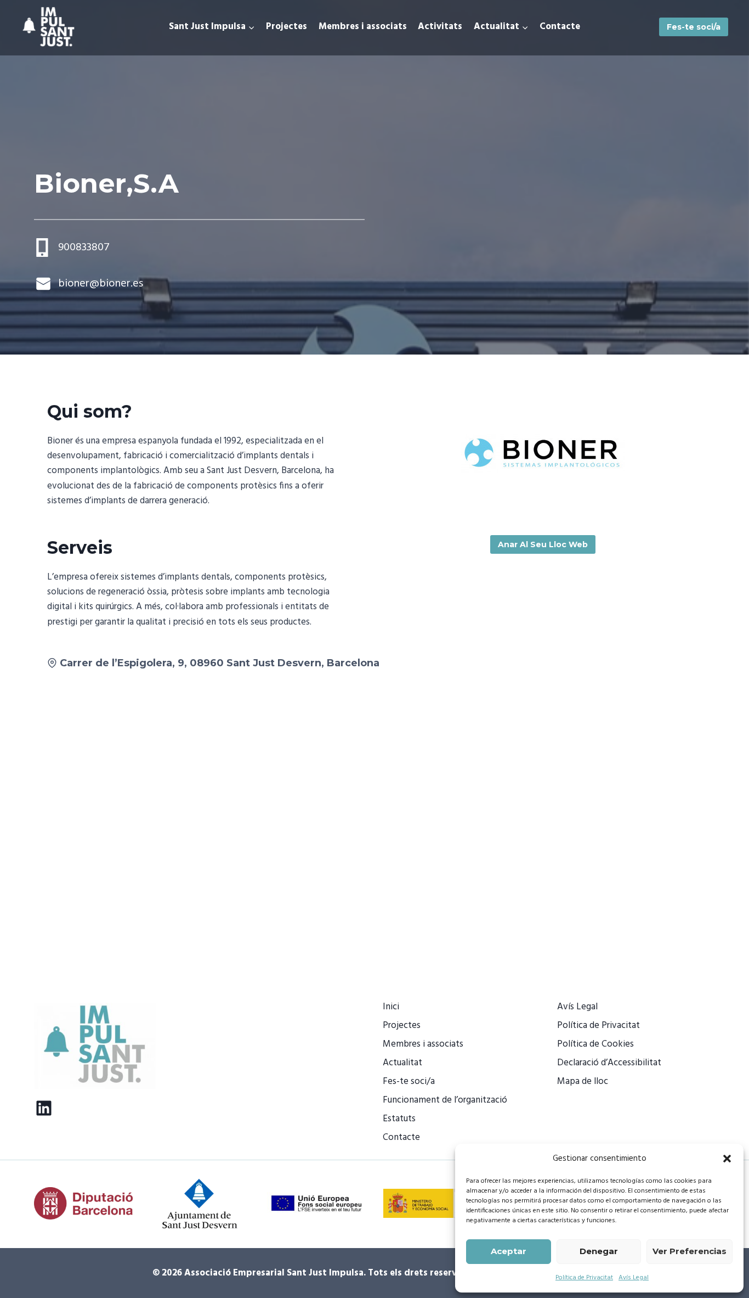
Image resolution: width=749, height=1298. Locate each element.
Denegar (599, 1251)
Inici (391, 1006)
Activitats (440, 26)
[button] (727, 1158)
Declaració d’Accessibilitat (609, 1062)
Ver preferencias (689, 1251)
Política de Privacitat (584, 1277)
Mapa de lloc (582, 1081)
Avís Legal (634, 1277)
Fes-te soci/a (693, 27)
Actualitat (402, 1062)
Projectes (286, 26)
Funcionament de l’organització (445, 1100)
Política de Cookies (595, 1044)
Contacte (560, 26)
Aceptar (508, 1251)
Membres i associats (363, 26)
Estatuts (399, 1118)
